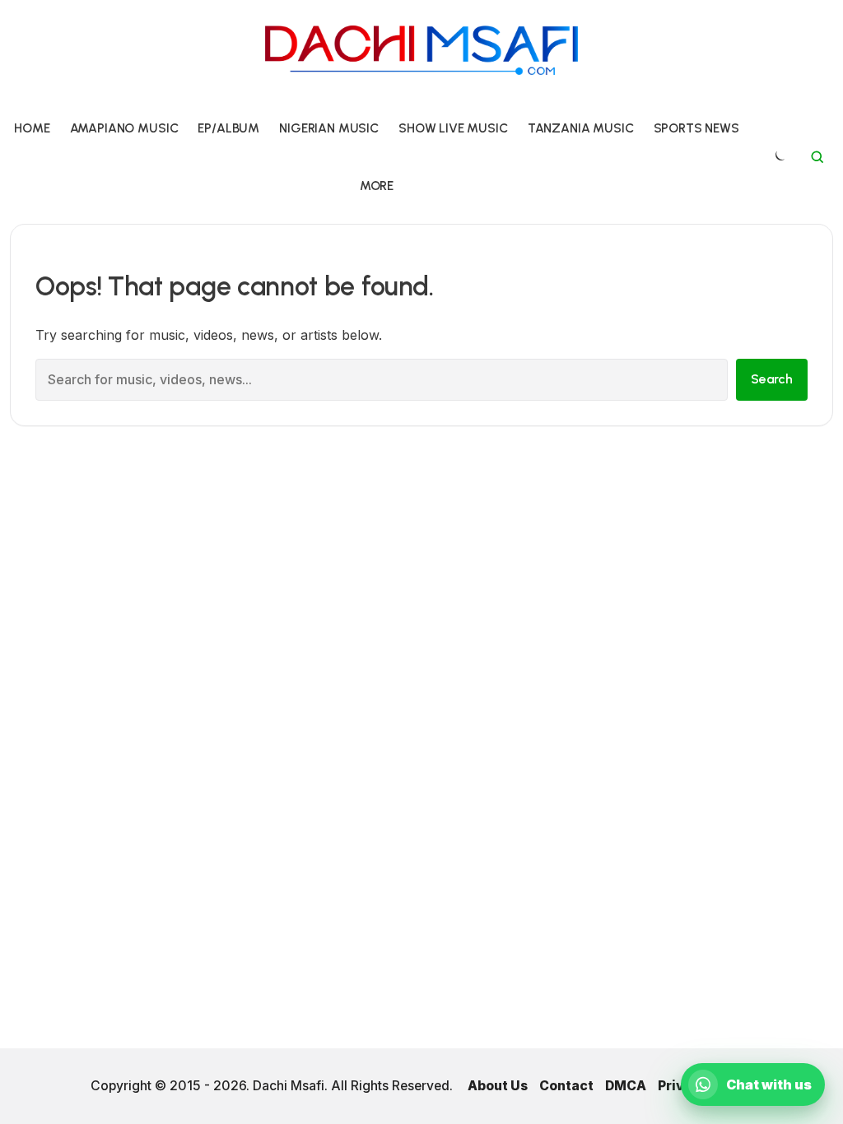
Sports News (696, 128)
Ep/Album (228, 128)
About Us (498, 1086)
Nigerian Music (329, 128)
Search (772, 379)
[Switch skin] (778, 157)
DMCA (625, 1086)
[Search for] (817, 157)
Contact (566, 1086)
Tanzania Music (581, 128)
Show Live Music (453, 128)
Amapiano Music (124, 128)
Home (31, 128)
